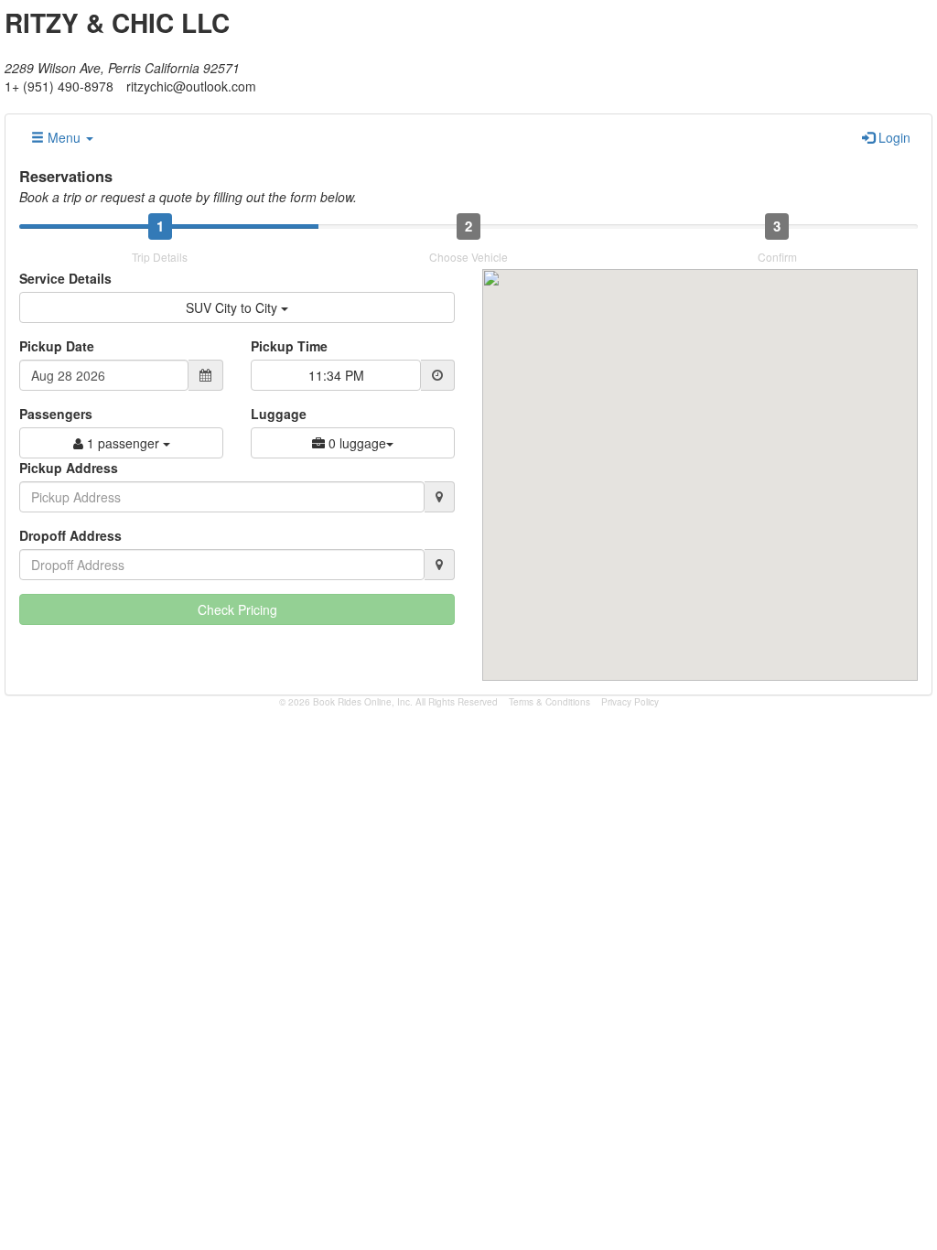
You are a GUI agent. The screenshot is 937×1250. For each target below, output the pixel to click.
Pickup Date (56, 346)
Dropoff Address (70, 535)
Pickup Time (289, 346)
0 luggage (355, 443)
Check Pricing (237, 609)
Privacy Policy (630, 701)
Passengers (55, 413)
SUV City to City (233, 307)
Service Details (65, 278)
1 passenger (123, 443)
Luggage (279, 413)
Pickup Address (68, 467)
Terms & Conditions (549, 701)
